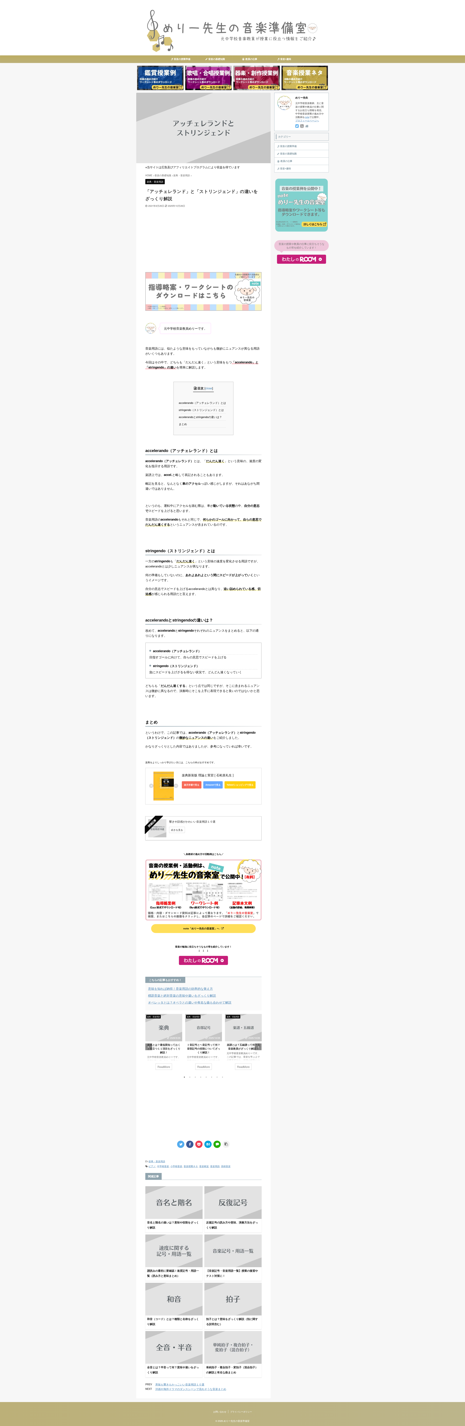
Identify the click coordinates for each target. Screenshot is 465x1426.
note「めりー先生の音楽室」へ (201, 928)
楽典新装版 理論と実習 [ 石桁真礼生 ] (208, 775)
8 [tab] (222, 1077)
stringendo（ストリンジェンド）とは (202, 410)
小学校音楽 (176, 1166)
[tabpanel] (163, 1043)
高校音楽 (226, 1166)
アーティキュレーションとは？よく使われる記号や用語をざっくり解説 (243, 1048)
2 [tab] (190, 1077)
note (307, 117)
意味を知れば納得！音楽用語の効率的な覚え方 (180, 988)
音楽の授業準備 (182, 59)
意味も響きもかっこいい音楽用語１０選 (179, 1384)
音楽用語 (215, 1166)
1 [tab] (184, 1077)
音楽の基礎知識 (216, 59)
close (208, 388)
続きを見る (177, 830)
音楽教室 (204, 1166)
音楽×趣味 (285, 59)
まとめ (184, 424)
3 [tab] (195, 1077)
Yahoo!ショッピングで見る (240, 784)
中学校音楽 (163, 1166)
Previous (148, 1047)
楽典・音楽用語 (157, 1161)
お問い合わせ (219, 1411)
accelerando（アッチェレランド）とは (203, 403)
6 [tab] (211, 1077)
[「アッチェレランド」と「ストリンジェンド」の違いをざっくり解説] (208, 1144)
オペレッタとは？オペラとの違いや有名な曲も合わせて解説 (189, 1002)
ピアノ (152, 1166)
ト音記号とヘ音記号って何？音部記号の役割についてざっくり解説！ (163, 1048)
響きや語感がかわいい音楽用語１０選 (192, 821)
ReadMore (163, 1067)
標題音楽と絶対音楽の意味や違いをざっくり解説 (182, 995)
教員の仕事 (251, 59)
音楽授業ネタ (191, 1166)
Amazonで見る (213, 784)
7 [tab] (217, 1077)
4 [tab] (201, 1077)
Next (258, 1047)
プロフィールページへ (307, 120)
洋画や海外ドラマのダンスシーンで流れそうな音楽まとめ (190, 1389)
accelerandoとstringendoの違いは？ (201, 417)
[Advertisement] (203, 234)
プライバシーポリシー (241, 1411)
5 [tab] (206, 1077)
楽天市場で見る (191, 784)
